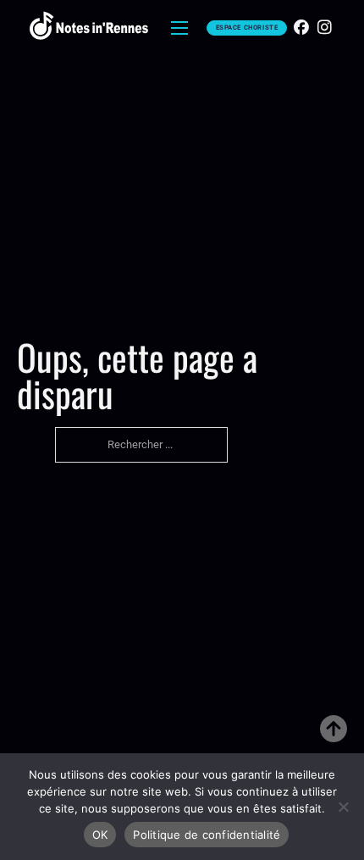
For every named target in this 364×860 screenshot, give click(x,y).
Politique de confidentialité (206, 834)
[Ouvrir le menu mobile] (179, 28)
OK (100, 834)
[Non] (342, 806)
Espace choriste (247, 27)
